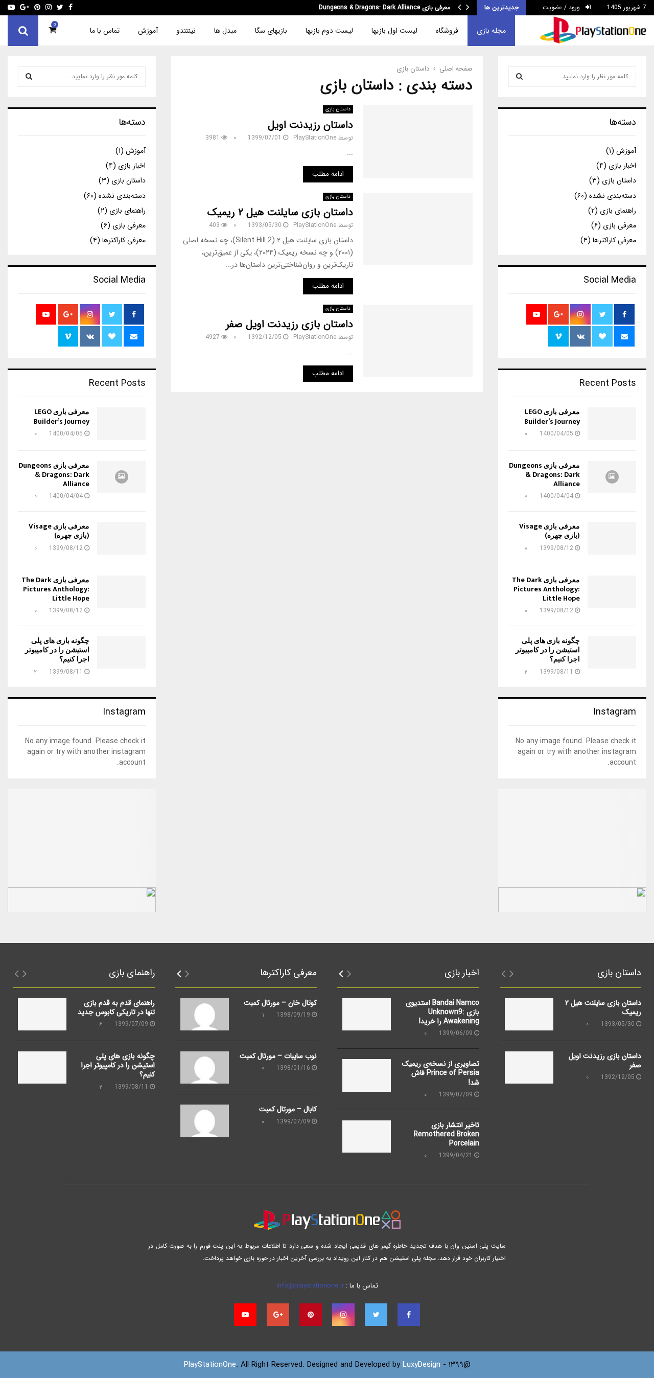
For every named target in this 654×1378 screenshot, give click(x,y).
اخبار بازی (622, 165)
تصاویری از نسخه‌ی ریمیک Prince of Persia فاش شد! (440, 1073)
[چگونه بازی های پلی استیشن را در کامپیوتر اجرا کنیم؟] (612, 652)
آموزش (148, 30)
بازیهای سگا (271, 30)
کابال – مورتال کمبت (288, 1109)
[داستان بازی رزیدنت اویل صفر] (529, 1067)
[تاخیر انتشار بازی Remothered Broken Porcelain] (366, 1136)
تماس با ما (105, 30)
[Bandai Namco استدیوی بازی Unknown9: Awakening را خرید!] (366, 1014)
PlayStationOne (314, 138)
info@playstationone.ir (310, 1285)
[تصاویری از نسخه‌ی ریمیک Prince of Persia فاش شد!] (366, 1075)
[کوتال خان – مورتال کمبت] (204, 1014)
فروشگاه (447, 30)
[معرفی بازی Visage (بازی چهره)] (612, 538)
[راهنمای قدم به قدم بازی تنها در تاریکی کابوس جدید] (42, 1014)
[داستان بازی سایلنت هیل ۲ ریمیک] (529, 1014)
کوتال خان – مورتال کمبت (280, 1002)
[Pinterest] (310, 1314)
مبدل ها (225, 30)
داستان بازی (338, 109)
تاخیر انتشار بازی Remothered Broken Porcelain (446, 1134)
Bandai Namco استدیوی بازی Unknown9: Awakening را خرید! (442, 1012)
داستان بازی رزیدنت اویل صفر (289, 324)
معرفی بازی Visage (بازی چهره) (409, 7)
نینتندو (186, 30)
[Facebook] (409, 1314)
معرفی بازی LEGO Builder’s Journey (552, 416)
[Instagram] (343, 1314)
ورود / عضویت (562, 7)
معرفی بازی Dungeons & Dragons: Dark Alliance (544, 475)
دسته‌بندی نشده (612, 195)
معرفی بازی (619, 225)
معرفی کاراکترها (614, 240)
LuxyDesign (421, 1365)
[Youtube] (245, 1314)
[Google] (278, 1314)
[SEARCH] (519, 76)
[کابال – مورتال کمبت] (204, 1121)
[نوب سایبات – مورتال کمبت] (204, 1067)
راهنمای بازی (618, 210)
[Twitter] (376, 1314)
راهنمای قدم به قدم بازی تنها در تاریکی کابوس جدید (116, 1007)
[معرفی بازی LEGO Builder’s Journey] (612, 423)
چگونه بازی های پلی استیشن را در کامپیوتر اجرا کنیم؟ (548, 650)
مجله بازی (491, 30)
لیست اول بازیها (394, 30)
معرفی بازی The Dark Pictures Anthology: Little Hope (546, 589)
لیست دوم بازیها (329, 30)
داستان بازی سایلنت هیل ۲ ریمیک (280, 212)
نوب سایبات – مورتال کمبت (278, 1056)
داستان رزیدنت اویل (310, 125)
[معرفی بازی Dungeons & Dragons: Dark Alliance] (612, 477)
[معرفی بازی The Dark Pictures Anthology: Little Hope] (612, 592)
